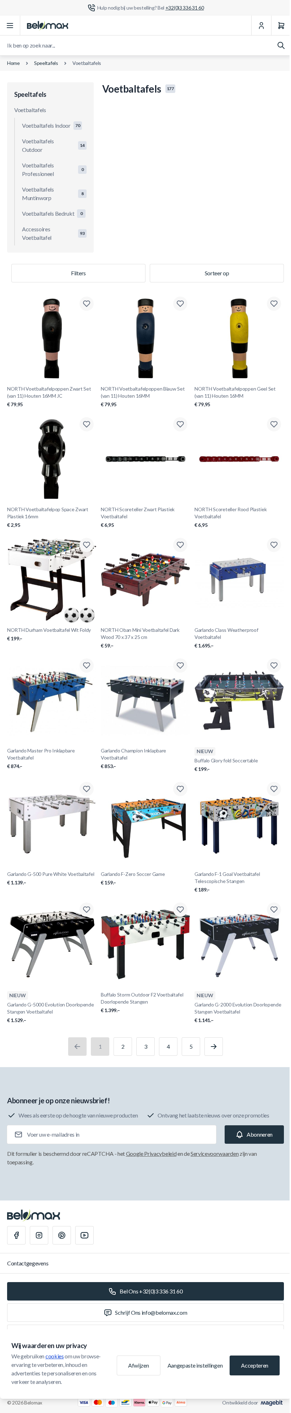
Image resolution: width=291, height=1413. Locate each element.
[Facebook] (16, 1235)
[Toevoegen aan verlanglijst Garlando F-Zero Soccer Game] (180, 789)
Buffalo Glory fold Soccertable (226, 764)
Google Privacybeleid (151, 1153)
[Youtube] (84, 1235)
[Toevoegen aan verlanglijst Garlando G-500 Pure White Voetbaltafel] (86, 789)
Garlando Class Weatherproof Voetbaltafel (226, 637)
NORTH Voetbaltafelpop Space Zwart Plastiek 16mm (47, 517)
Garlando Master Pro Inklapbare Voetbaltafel (41, 758)
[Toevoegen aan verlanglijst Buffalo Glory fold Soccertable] (274, 665)
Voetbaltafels (86, 63)
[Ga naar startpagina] (47, 26)
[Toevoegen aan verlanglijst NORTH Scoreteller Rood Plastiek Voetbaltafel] (274, 424)
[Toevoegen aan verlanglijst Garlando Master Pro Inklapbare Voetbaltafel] (86, 665)
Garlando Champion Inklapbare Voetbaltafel (133, 758)
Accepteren (254, 1365)
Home (13, 63)
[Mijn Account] (261, 25)
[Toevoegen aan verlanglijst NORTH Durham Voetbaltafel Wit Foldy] (86, 545)
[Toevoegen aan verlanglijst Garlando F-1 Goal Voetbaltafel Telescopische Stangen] (274, 789)
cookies (54, 1356)
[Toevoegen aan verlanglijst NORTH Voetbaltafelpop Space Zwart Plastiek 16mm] (86, 424)
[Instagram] (39, 1235)
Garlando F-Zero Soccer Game (133, 878)
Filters (78, 273)
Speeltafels (46, 63)
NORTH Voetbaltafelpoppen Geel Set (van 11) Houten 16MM (235, 396)
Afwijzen (138, 1365)
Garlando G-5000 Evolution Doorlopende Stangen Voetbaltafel (50, 1012)
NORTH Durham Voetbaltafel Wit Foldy (49, 634)
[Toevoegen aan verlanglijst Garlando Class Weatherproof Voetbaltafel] (274, 545)
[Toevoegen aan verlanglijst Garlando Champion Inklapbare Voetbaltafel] (180, 665)
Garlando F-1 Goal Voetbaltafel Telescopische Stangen (227, 882)
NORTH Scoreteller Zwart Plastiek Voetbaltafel (138, 517)
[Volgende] (213, 1046)
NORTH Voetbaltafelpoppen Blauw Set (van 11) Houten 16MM (143, 396)
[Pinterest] (62, 1235)
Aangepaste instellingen (195, 1365)
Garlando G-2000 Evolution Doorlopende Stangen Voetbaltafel (237, 1012)
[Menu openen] (10, 25)
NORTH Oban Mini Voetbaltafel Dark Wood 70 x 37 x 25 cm (140, 637)
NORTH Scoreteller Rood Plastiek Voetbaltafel (230, 517)
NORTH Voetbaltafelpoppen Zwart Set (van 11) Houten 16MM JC (49, 396)
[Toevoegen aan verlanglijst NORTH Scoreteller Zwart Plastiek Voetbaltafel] (180, 424)
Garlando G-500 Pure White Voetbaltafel (50, 878)
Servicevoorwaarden (214, 1153)
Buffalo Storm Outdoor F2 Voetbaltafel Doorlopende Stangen (142, 1002)
